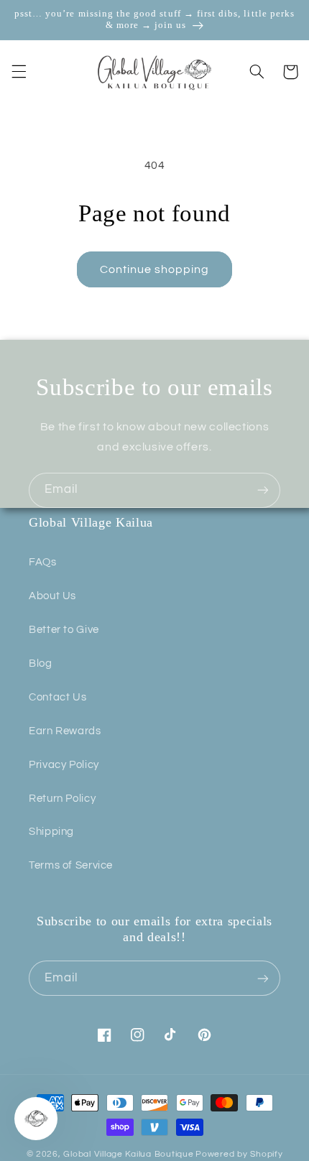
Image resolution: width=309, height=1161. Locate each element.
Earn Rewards (65, 731)
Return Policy (62, 798)
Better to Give (64, 629)
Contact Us (57, 697)
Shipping (51, 831)
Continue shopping (155, 269)
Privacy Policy (64, 764)
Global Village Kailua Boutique (128, 1154)
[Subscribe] (263, 490)
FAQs (43, 562)
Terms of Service (71, 865)
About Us (52, 596)
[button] (18, 71)
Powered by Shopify (238, 1154)
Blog (40, 663)
